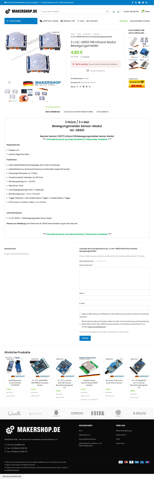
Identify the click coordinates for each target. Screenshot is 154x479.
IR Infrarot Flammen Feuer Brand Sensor (114, 381)
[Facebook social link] (132, 2)
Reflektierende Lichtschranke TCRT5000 (15, 382)
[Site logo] (21, 11)
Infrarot (96, 34)
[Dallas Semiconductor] (139, 413)
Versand (86, 57)
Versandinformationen (87, 439)
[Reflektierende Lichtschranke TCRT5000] (15, 367)
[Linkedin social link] (146, 2)
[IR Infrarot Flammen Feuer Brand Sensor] (114, 367)
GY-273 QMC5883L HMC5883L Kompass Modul (39, 382)
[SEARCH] (107, 11)
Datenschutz (121, 435)
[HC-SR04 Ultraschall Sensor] (133, 53)
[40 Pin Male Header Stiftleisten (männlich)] (145, 64)
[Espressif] (118, 413)
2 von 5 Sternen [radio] (99, 261)
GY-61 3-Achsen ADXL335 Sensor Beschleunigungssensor (64, 384)
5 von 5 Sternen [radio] (105, 261)
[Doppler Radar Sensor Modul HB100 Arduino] (89, 367)
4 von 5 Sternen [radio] (103, 261)
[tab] (53, 110)
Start (73, 34)
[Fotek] (97, 413)
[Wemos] (15, 413)
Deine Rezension (86, 265)
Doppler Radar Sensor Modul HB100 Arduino (89, 382)
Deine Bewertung (86, 261)
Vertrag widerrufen (11, 476)
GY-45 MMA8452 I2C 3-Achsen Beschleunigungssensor (139, 384)
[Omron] (77, 413)
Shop (79, 34)
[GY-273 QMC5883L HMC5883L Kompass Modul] (39, 367)
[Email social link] (139, 2)
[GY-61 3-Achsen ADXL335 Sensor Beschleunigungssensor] (64, 367)
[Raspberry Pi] (56, 413)
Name (82, 293)
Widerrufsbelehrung (123, 431)
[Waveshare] (35, 413)
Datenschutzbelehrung (97, 327)
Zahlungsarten (84, 435)
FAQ (80, 431)
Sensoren (87, 34)
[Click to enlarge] (9, 82)
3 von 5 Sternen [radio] (101, 261)
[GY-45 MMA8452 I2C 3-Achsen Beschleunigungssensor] (139, 367)
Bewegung (85, 82)
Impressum (120, 443)
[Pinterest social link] (143, 2)
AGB (118, 439)
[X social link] (136, 2)
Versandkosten (40, 462)
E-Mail (82, 303)
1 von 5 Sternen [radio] (98, 261)
